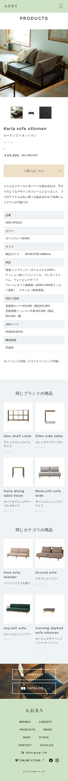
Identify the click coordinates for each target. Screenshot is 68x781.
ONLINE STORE (30, 760)
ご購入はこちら (34, 170)
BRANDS (25, 721)
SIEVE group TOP (36, 752)
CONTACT (25, 745)
